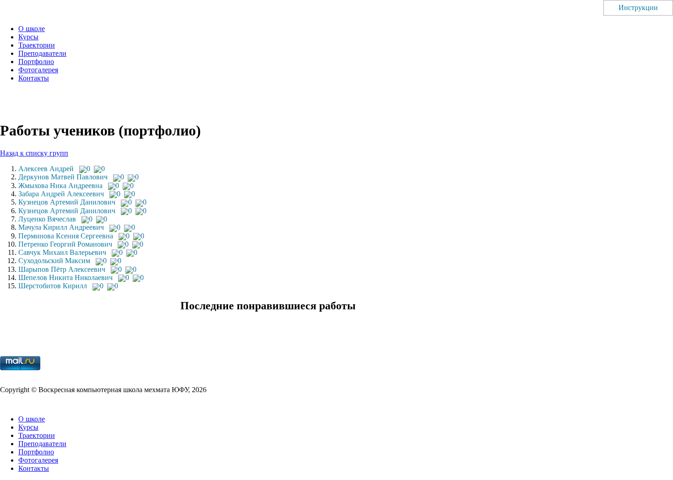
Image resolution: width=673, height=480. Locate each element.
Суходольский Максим (54, 260)
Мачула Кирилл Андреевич (61, 227)
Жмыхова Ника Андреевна (60, 185)
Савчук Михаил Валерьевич (62, 252)
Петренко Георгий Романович (65, 244)
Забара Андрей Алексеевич (61, 194)
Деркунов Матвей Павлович (63, 177)
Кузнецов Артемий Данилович (66, 202)
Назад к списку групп (34, 153)
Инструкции (638, 7)
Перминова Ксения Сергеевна (65, 236)
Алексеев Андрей (46, 169)
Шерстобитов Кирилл (52, 286)
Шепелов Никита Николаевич (65, 277)
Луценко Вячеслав (47, 219)
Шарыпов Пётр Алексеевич (61, 269)
